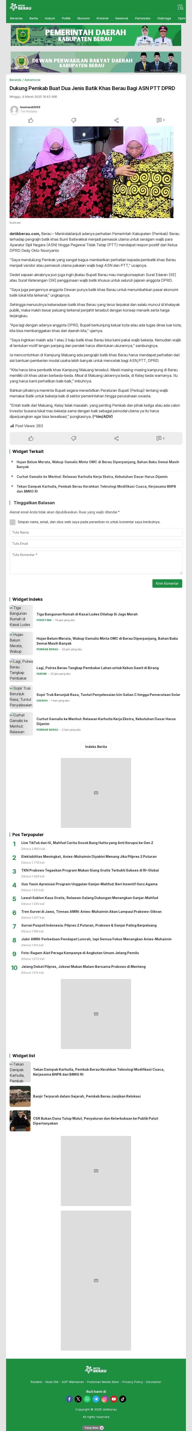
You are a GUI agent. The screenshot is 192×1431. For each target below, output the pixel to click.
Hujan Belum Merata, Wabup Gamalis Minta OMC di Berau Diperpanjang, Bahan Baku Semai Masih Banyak (98, 464)
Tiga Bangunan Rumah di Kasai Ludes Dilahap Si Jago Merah (87, 614)
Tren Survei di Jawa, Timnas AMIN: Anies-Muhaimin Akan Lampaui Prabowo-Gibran (91, 911)
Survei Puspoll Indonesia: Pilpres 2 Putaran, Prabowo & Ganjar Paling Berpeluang (89, 925)
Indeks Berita (96, 747)
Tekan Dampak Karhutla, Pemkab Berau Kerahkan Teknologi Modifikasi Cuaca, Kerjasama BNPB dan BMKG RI (96, 488)
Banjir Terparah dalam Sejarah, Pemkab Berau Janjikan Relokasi (87, 1096)
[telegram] (96, 1399)
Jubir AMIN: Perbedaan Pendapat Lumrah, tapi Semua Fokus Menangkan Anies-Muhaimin (96, 939)
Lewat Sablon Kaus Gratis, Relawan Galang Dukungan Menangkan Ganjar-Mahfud (89, 898)
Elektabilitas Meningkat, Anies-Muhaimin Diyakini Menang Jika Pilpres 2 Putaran (89, 856)
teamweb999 (30, 107)
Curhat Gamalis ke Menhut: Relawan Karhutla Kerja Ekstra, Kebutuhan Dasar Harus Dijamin (92, 477)
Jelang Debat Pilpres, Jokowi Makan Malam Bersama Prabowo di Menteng (83, 967)
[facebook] (69, 1399)
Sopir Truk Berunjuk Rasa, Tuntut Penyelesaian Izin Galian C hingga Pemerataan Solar (108, 695)
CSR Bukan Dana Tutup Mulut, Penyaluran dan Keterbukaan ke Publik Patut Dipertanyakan (95, 1120)
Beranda (15, 80)
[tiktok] (122, 1399)
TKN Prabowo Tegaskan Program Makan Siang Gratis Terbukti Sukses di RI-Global (90, 870)
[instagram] (104, 1399)
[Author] (14, 109)
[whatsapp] (87, 1399)
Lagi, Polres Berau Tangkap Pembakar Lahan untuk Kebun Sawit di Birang (98, 668)
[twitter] (78, 1399)
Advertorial (32, 80)
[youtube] (113, 1399)
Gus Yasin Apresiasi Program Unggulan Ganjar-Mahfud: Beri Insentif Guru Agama (89, 884)
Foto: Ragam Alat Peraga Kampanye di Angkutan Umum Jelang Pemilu (80, 953)
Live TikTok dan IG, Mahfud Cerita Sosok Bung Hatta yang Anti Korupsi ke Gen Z (87, 843)
